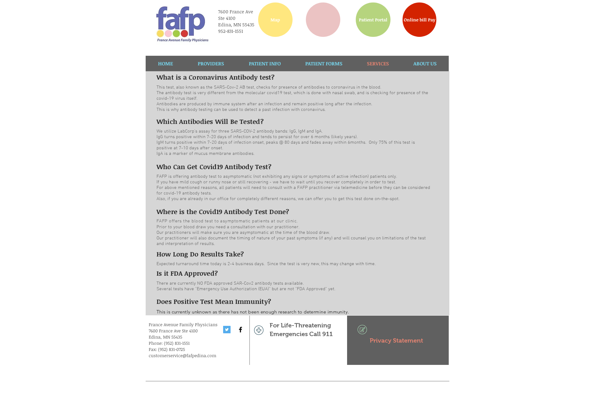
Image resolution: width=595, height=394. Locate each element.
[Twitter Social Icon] (227, 329)
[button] (323, 19)
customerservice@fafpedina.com (182, 355)
